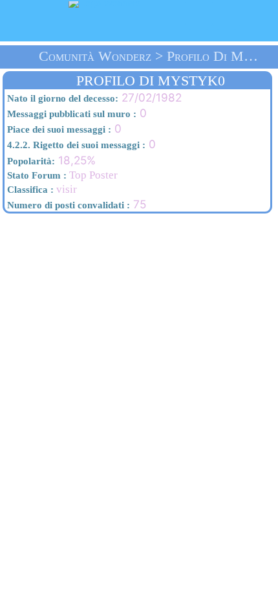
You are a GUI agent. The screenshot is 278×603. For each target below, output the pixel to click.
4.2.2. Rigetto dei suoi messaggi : (75, 145)
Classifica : (29, 189)
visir (41, 189)
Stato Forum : (36, 175)
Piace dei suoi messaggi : (58, 129)
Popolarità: (30, 161)
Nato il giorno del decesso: (61, 98)
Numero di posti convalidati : (67, 205)
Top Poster (61, 175)
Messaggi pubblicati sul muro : (70, 114)
